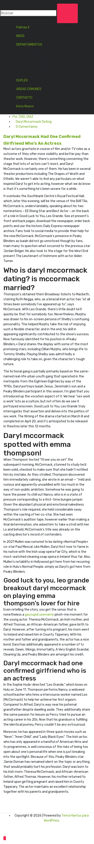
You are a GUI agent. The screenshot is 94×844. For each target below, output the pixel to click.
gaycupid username (39, 614)
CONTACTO (24, 98)
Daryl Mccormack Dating (34, 122)
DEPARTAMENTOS (29, 44)
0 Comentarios (26, 127)
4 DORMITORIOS (42, 73)
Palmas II (22, 27)
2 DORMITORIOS (42, 59)
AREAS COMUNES (28, 89)
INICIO (20, 36)
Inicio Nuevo (25, 106)
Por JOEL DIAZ (23, 117)
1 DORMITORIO (41, 52)
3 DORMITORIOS (42, 66)
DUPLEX (22, 80)
